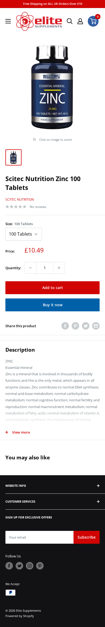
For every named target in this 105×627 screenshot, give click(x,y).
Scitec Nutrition (19, 199)
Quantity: (13, 267)
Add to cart (52, 287)
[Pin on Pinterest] (75, 326)
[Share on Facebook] (65, 326)
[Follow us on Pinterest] (40, 566)
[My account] (80, 21)
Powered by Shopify (19, 616)
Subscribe (87, 537)
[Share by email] (96, 326)
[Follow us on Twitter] (19, 566)
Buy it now (52, 304)
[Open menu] (8, 21)
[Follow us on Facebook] (9, 566)
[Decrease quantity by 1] (30, 267)
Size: (19, 223)
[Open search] (70, 21)
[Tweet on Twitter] (85, 326)
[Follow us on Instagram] (29, 566)
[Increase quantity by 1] (59, 267)
